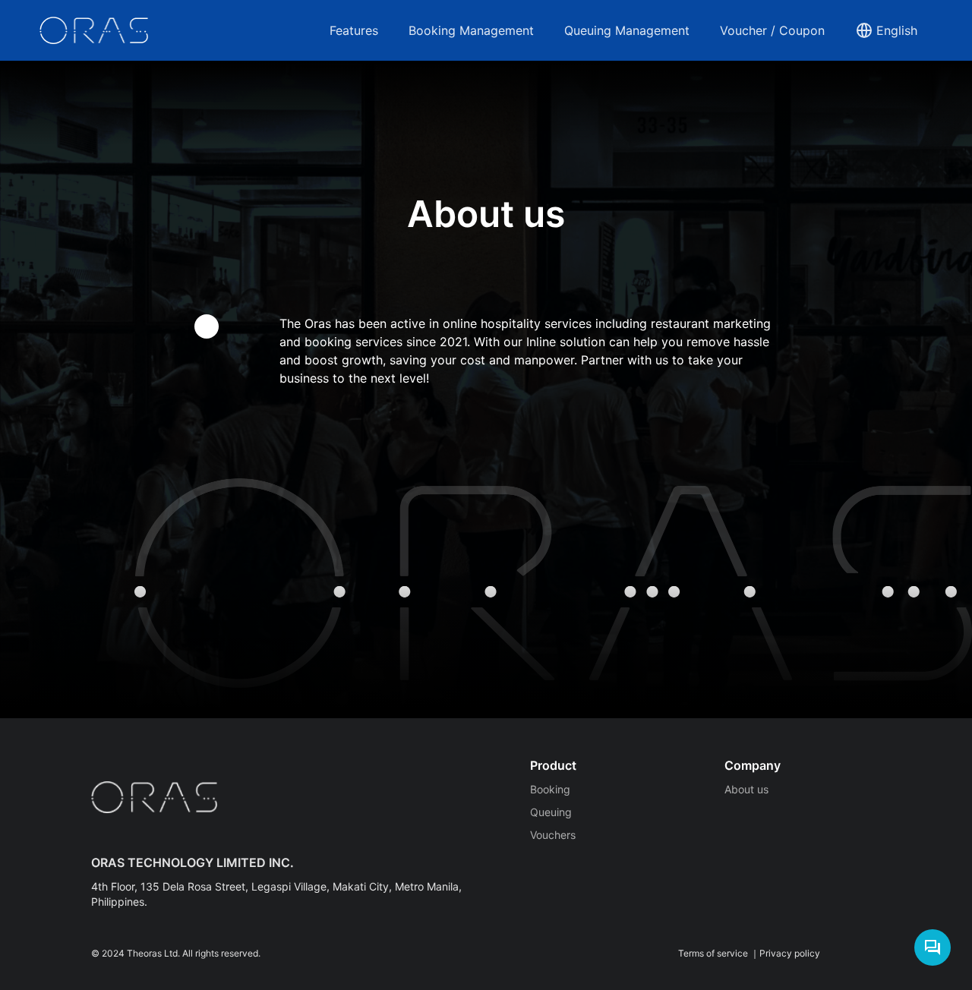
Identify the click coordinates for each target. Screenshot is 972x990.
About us (746, 789)
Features (354, 30)
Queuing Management (627, 30)
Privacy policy (789, 953)
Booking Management (471, 30)
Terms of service (713, 953)
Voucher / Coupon (772, 30)
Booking (550, 789)
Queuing (551, 812)
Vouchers (553, 834)
